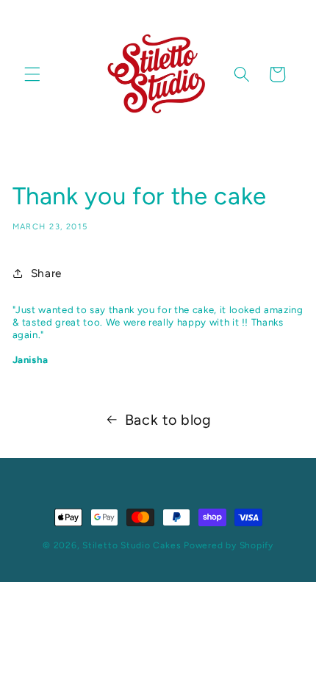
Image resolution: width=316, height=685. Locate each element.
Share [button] (46, 273)
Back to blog (168, 419)
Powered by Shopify (228, 545)
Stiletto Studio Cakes (131, 545)
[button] (32, 74)
